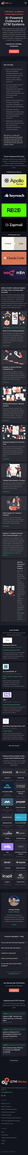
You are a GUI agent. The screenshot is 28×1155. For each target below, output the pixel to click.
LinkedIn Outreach (6, 1115)
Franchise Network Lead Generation (11, 1117)
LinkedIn (14, 924)
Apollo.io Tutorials (6, 1106)
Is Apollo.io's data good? (14, 953)
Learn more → (6, 345)
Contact (3, 1140)
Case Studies (4, 1135)
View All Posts (14, 1060)
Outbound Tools (5, 1103)
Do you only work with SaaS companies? (14, 942)
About (2, 1132)
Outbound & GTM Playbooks (9, 1137)
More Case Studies (14, 745)
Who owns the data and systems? (14, 948)
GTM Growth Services (7, 1123)
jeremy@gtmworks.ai (14, 973)
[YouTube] (4, 1096)
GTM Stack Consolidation (8, 1112)
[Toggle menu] (25, 3)
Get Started (14, 51)
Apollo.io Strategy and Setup (9, 1109)
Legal (2, 1143)
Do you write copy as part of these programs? (14, 964)
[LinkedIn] (2, 1096)
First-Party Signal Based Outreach (10, 1120)
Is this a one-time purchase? (14, 958)
